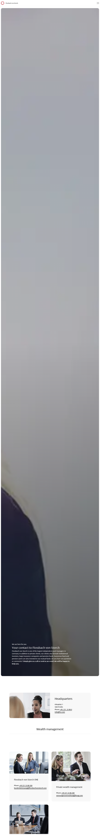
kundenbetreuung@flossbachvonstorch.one (30, 788)
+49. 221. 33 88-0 (66, 709)
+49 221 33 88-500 (25, 785)
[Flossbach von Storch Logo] (11, 3)
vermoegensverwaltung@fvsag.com (69, 795)
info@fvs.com (60, 712)
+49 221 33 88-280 (68, 793)
